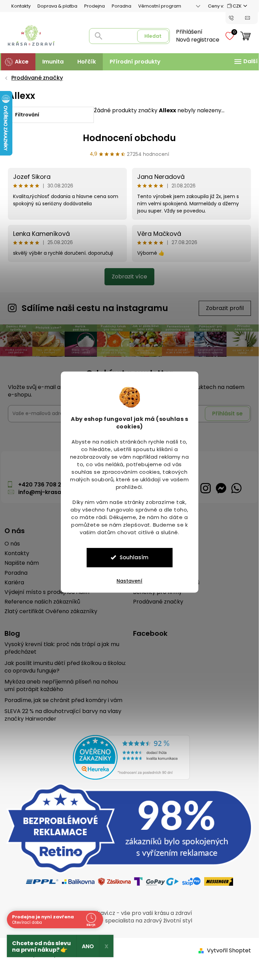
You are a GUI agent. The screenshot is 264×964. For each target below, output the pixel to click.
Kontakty (21, 6)
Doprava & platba (57, 6)
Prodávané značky (158, 602)
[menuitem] (18, 61)
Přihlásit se (227, 413)
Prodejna (94, 6)
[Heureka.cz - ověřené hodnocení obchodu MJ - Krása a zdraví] (131, 757)
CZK (237, 6)
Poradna (121, 6)
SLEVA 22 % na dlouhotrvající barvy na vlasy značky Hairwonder (62, 715)
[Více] (245, 61)
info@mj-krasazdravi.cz (52, 492)
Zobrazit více (129, 276)
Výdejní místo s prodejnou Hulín (46, 592)
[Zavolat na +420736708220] (237, 17)
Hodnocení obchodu (129, 138)
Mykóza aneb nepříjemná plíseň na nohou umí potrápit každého (61, 685)
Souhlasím (134, 557)
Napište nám (21, 563)
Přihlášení (189, 32)
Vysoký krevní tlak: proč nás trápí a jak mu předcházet (61, 648)
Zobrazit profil (225, 308)
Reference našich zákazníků (42, 602)
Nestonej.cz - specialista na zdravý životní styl (130, 921)
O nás (12, 544)
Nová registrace (197, 40)
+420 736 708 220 (43, 485)
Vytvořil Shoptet (229, 950)
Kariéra (14, 582)
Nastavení (129, 580)
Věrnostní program (159, 6)
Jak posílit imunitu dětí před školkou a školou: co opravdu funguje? (65, 667)
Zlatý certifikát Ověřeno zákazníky (50, 611)
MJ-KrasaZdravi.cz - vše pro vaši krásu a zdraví (128, 913)
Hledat (153, 36)
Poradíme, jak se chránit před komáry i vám (63, 700)
